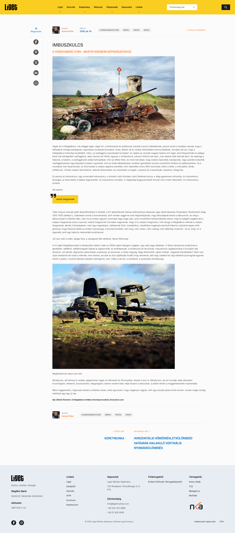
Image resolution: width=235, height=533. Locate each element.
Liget (68, 482)
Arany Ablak (195, 482)
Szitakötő (70, 486)
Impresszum (72, 505)
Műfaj (126, 30)
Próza (136, 30)
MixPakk (193, 495)
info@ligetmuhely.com (118, 504)
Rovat (146, 30)
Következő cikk (141, 431)
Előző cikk (119, 431)
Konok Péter (68, 31)
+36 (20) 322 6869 (116, 508)
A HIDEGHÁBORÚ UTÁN (109, 30)
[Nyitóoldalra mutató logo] (27, 478)
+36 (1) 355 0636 (115, 512)
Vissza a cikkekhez (197, 30)
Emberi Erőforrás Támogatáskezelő (165, 482)
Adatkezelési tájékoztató (205, 521)
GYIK (68, 495)
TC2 (191, 486)
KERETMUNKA (114, 438)
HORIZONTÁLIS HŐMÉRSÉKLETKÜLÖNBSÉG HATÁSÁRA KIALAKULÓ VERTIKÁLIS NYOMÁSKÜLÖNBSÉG (163, 443)
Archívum (71, 500)
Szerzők (70, 491)
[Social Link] (13, 522)
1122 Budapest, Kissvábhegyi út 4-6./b (124, 488)
